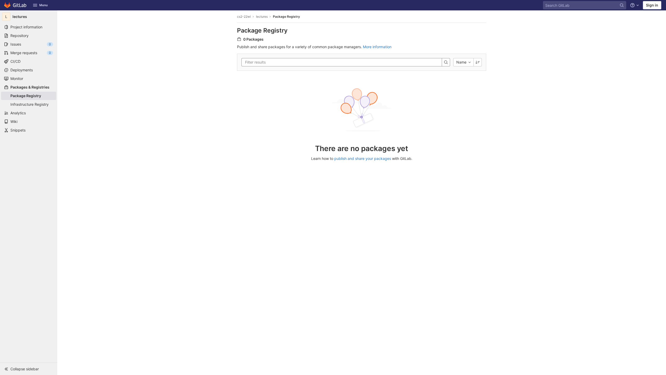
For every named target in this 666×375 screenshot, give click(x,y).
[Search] (446, 62)
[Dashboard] (15, 5)
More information (377, 47)
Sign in (652, 5)
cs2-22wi (244, 16)
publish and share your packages (362, 158)
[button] (28, 368)
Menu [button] (43, 5)
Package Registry (286, 16)
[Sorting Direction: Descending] (477, 62)
